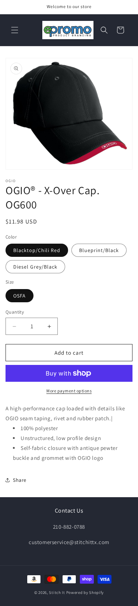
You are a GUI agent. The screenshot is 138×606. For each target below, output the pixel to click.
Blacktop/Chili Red (36, 250)
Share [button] (19, 480)
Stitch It (57, 592)
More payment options (69, 390)
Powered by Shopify (85, 592)
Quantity (15, 312)
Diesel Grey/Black (35, 266)
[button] (15, 30)
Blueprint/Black (99, 250)
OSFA (19, 295)
